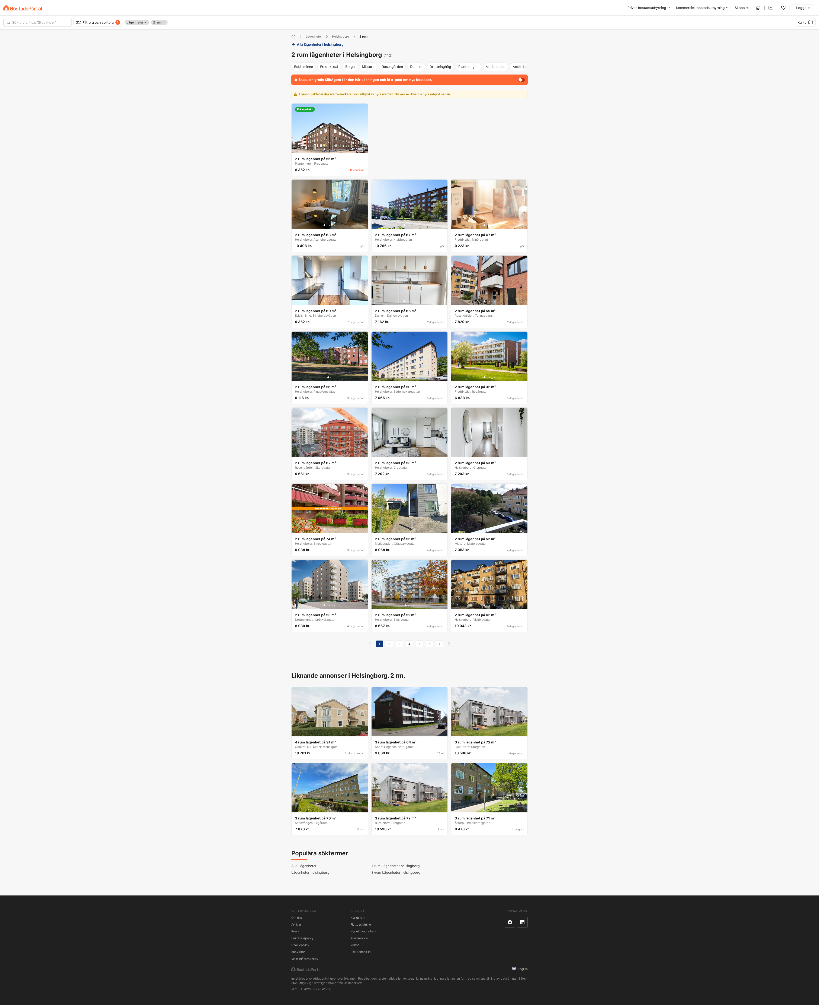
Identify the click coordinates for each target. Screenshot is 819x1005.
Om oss (296, 917)
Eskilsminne (303, 66)
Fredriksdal (329, 66)
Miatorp (368, 66)
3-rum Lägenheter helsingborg (395, 872)
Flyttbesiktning (360, 924)
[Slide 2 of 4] (408, 605)
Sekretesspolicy (302, 938)
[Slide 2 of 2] (331, 377)
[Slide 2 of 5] (327, 149)
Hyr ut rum (357, 917)
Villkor (354, 945)
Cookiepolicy (300, 945)
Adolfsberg (522, 66)
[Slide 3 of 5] (329, 149)
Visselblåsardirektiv (304, 959)
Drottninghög (440, 66)
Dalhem (416, 66)
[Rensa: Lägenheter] (145, 22)
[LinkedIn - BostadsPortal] (522, 922)
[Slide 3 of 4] (411, 605)
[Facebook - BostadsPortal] (510, 922)
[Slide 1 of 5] (324, 149)
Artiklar (296, 924)
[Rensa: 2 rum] (164, 22)
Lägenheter (314, 36)
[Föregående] (370, 644)
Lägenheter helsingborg (310, 872)
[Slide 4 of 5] (332, 149)
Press (295, 931)
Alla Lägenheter (304, 866)
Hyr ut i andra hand (363, 931)
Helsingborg (340, 36)
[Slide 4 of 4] (413, 605)
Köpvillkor (298, 952)
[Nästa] (449, 644)
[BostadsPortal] (22, 7)
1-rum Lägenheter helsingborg (395, 866)
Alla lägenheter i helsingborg (320, 44)
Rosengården (392, 66)
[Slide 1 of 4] (405, 605)
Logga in (803, 8)
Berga (350, 66)
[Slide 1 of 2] (328, 377)
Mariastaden (495, 66)
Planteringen (468, 66)
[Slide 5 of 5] (334, 149)
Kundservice (359, 938)
